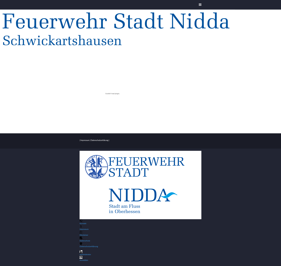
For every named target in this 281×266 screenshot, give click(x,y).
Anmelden (84, 260)
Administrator (85, 254)
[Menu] (200, 5)
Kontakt (83, 223)
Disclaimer (84, 235)
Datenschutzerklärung (99, 140)
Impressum (84, 140)
